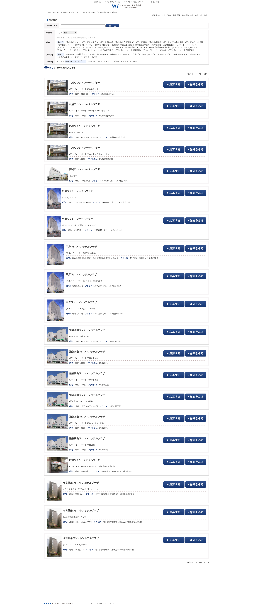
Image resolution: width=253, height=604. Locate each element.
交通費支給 (80, 54)
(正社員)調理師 (155, 42)
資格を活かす (115, 54)
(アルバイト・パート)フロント (187, 45)
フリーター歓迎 (163, 54)
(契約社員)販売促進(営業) (122, 45)
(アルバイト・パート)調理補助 (128, 50)
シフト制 (91, 54)
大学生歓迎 (135, 54)
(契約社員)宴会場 (102, 45)
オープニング (76, 57)
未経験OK (70, 54)
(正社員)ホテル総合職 (194, 42)
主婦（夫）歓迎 (148, 54)
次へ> (206, 74)
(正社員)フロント (73, 42)
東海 (183, 15)
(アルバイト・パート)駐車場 (184, 47)
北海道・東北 (160, 15)
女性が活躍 (193, 54)
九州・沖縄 (203, 15)
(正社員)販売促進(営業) (124, 42)
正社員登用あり (90, 57)
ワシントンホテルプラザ (75, 61)
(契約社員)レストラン (84, 45)
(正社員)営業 (141, 42)
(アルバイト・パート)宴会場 (98, 47)
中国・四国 (194, 15)
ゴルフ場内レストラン (119, 61)
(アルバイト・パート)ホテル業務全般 (97, 50)
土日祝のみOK (63, 57)
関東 (178, 15)
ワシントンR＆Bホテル (97, 61)
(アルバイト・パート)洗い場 (154, 50)
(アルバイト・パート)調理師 (123, 47)
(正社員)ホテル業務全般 (173, 42)
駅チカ (126, 54)
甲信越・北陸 (171, 15)
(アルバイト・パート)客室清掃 (181, 50)
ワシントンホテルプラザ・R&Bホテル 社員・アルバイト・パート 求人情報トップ (73, 12)
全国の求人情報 (105, 12)
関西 (187, 15)
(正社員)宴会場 (106, 42)
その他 (133, 61)
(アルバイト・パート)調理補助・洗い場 (153, 47)
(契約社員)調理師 (142, 45)
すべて (60, 42)
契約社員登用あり (179, 54)
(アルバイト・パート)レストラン (70, 47)
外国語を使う (102, 54)
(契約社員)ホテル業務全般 (162, 45)
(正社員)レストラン (90, 42)
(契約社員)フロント (65, 45)
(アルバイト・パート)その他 (68, 50)
